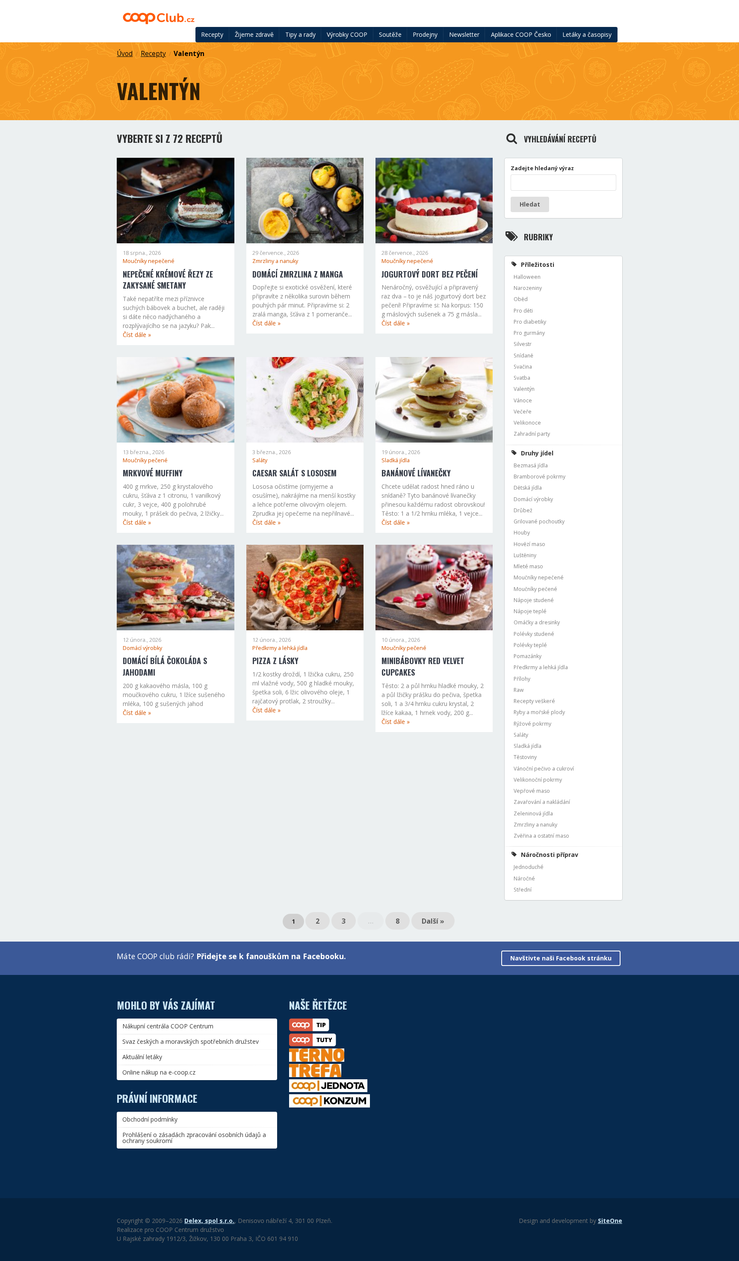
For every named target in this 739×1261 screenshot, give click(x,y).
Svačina (523, 366)
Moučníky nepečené (148, 261)
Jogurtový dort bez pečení (429, 274)
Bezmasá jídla (531, 465)
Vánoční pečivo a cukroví (544, 768)
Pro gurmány (529, 333)
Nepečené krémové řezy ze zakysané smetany (168, 280)
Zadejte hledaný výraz (542, 168)
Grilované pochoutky (539, 521)
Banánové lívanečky (416, 472)
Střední (523, 889)
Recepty (212, 34)
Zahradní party (532, 433)
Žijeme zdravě (254, 34)
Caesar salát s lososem (294, 472)
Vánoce (523, 400)
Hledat (530, 204)
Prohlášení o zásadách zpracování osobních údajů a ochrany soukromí (194, 1138)
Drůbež (523, 510)
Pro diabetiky (530, 321)
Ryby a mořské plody (539, 712)
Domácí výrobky (142, 648)
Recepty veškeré (534, 701)
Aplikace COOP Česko (521, 34)
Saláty (259, 460)
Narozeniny (528, 288)
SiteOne (610, 1221)
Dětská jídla (528, 487)
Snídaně (523, 355)
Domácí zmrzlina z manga (297, 274)
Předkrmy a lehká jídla (279, 648)
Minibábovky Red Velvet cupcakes (422, 666)
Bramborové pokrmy (539, 476)
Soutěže (390, 34)
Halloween (527, 277)
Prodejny (425, 34)
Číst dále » (137, 335)
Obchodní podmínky (149, 1119)
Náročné (524, 878)
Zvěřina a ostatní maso (541, 835)
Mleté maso (528, 566)
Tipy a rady (300, 34)
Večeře (523, 411)
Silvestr (523, 344)
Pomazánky (527, 656)
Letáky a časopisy (587, 34)
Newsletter (464, 34)
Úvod (125, 53)
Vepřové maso (532, 790)
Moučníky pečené (145, 460)
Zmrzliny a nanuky (275, 261)
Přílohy (522, 678)
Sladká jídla (395, 460)
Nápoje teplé (530, 611)
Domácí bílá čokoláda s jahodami (165, 666)
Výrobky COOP (347, 34)
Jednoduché (529, 867)
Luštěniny (525, 555)
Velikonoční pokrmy (538, 779)
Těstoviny (525, 757)
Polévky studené (534, 634)
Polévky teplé (530, 645)
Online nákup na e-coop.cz (158, 1072)
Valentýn (189, 53)
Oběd (521, 299)
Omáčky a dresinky (537, 622)
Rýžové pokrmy (532, 723)
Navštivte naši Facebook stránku (561, 958)
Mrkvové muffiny (153, 472)
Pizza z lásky (275, 660)
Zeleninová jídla (533, 813)
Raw (519, 690)
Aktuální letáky (142, 1057)
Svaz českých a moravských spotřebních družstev (190, 1041)
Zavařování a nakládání (542, 802)
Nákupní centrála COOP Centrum (167, 1026)
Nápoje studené (534, 600)
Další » (433, 921)
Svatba (522, 377)
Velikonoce (527, 422)
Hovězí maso (529, 544)
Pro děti (523, 310)
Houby (522, 532)
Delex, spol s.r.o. (209, 1221)
